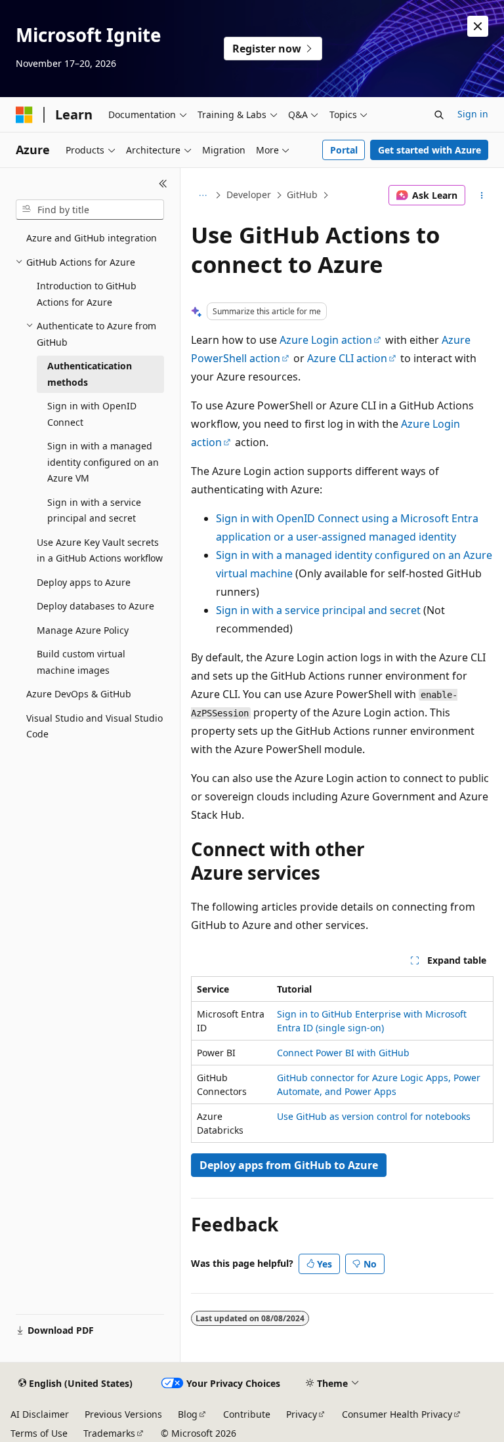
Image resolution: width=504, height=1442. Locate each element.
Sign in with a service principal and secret (318, 610)
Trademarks (109, 1433)
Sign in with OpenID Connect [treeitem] (91, 414)
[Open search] (439, 115)
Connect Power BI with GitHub (343, 1052)
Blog (188, 1414)
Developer (248, 194)
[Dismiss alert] (477, 26)
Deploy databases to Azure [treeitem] (95, 606)
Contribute (246, 1414)
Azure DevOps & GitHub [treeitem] (78, 694)
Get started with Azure (429, 150)
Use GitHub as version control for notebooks (374, 1116)
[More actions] (482, 195)
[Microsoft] (24, 114)
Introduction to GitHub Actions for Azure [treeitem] (86, 293)
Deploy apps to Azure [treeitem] (84, 582)
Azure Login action (326, 340)
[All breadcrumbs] (202, 195)
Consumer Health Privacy (397, 1414)
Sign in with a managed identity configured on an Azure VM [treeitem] (103, 462)
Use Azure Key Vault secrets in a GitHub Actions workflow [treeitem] (100, 550)
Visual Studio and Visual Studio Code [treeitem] (94, 726)
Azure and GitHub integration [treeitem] (91, 238)
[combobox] (90, 209)
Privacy (301, 1414)
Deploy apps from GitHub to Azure (289, 1165)
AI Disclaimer (39, 1414)
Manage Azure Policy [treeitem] (83, 630)
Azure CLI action (347, 358)
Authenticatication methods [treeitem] (89, 374)
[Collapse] (163, 183)
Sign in (472, 114)
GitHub (302, 194)
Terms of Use (39, 1433)
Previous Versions (123, 1414)
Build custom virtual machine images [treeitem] (81, 662)
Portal (344, 150)
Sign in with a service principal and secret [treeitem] (94, 510)
